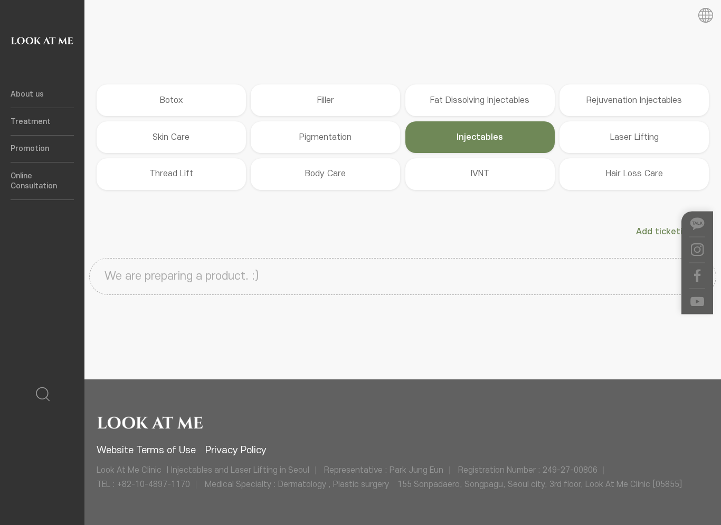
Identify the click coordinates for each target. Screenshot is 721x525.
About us (27, 94)
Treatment (31, 121)
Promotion (30, 148)
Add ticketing (666, 231)
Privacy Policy (236, 450)
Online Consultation (34, 181)
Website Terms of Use (146, 450)
